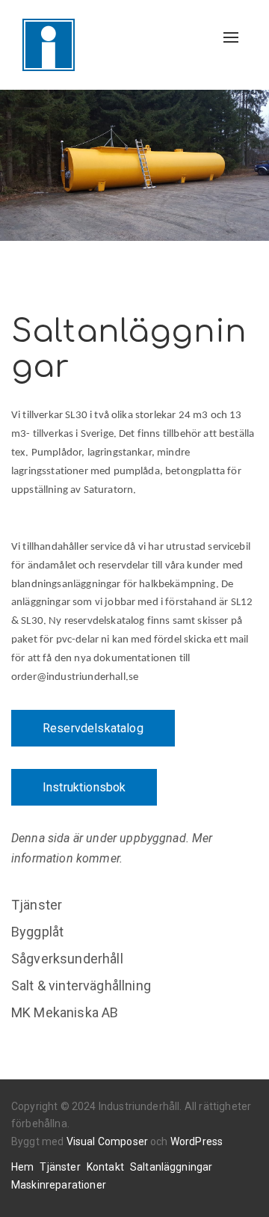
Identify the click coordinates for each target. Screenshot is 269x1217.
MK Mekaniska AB (64, 1012)
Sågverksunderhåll (67, 958)
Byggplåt (37, 931)
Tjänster (36, 905)
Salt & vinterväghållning (81, 985)
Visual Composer (107, 1141)
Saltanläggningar (171, 1167)
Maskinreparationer (58, 1185)
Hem (22, 1167)
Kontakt (105, 1167)
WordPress (196, 1141)
